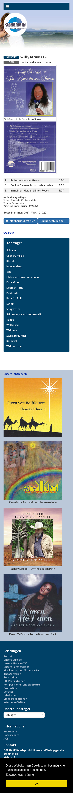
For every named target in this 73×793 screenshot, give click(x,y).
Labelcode (10, 695)
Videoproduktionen (15, 698)
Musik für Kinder (16, 335)
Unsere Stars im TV (15, 663)
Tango (10, 319)
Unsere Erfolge (13, 659)
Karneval (11, 341)
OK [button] (36, 783)
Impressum (10, 731)
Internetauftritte (14, 702)
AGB (6, 738)
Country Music (15, 255)
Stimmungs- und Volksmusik (23, 314)
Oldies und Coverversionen (22, 277)
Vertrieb (8, 691)
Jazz (8, 271)
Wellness (11, 330)
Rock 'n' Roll (14, 298)
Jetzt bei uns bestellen (21, 221)
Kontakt (9, 656)
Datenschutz (11, 735)
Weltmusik (12, 325)
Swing (10, 303)
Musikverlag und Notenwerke (21, 670)
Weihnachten (14, 346)
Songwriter (13, 309)
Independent (14, 266)
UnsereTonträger (14, 374)
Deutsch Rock (14, 287)
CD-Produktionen (14, 681)
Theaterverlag (12, 674)
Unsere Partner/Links (16, 666)
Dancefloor (13, 282)
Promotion (10, 688)
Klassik (10, 261)
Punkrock (12, 293)
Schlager (11, 250)
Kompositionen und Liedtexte (22, 684)
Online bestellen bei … (53, 221)
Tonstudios (10, 677)
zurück (10, 232)
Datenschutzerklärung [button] (20, 774)
